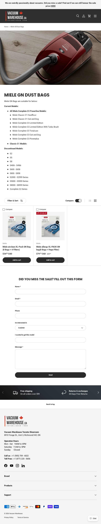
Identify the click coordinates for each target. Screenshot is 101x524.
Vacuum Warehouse (15, 513)
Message (18, 347)
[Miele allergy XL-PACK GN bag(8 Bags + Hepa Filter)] (50, 226)
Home (6, 26)
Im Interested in (21, 323)
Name (17, 287)
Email (17, 299)
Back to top (50, 404)
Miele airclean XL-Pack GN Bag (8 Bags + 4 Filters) (17, 248)
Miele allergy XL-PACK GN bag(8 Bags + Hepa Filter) (48, 248)
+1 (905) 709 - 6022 (20, 456)
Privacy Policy (8, 517)
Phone (17, 311)
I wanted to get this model (24, 335)
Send (50, 375)
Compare (69, 200)
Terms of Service (23, 517)
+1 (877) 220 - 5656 (21, 459)
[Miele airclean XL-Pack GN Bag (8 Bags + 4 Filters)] (17, 226)
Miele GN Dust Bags (17, 26)
